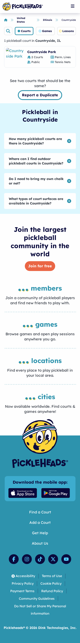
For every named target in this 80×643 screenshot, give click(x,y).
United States (21, 20)
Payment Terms (22, 591)
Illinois (47, 19)
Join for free (40, 266)
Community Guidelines (37, 598)
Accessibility (25, 576)
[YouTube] (66, 559)
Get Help (40, 533)
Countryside (69, 19)
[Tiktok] (40, 559)
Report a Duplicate (40, 95)
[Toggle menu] (72, 6)
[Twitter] (53, 559)
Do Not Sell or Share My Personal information (40, 610)
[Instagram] (27, 559)
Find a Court (40, 512)
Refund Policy (52, 591)
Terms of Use (52, 576)
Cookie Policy (51, 583)
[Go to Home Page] (22, 6)
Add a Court (40, 522)
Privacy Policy (23, 583)
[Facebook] (14, 559)
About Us (40, 543)
